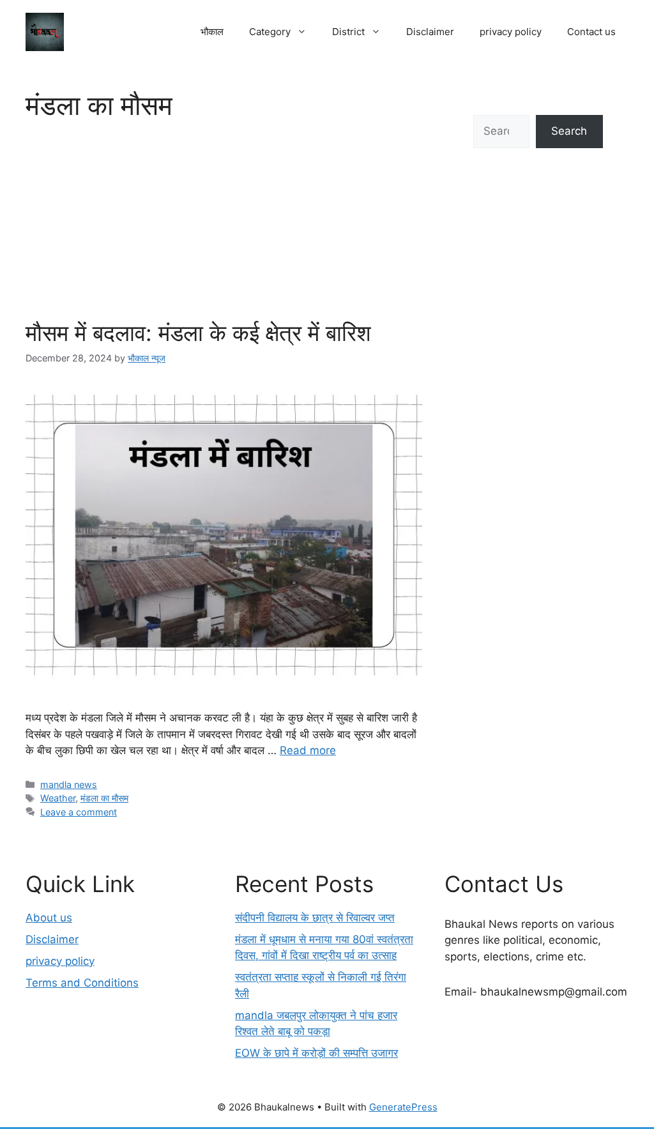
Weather (57, 797)
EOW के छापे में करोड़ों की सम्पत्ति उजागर (316, 1053)
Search (569, 131)
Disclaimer (430, 32)
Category (270, 32)
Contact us (591, 32)
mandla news (68, 784)
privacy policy (511, 32)
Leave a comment (78, 812)
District (348, 32)
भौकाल (212, 32)
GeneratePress (403, 1107)
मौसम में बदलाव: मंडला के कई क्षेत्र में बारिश (198, 332)
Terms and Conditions (82, 982)
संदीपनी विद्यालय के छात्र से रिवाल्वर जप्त (315, 917)
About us (49, 917)
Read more (308, 750)
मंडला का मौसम (104, 797)
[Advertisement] (224, 223)
